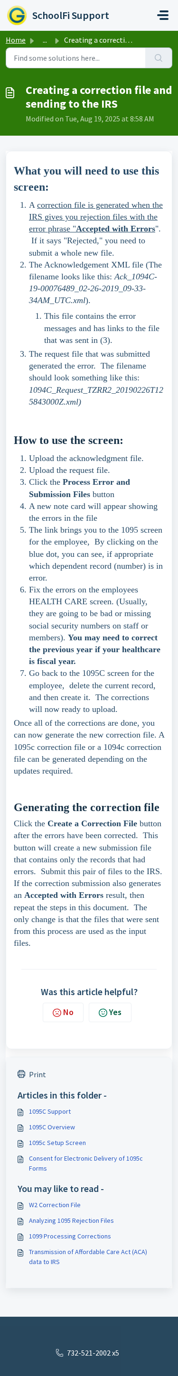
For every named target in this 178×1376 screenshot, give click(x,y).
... (45, 40)
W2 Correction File (55, 1205)
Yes (115, 1012)
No (68, 1012)
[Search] (158, 57)
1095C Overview (52, 1127)
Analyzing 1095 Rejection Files (71, 1220)
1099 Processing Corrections (70, 1236)
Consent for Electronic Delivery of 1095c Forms (86, 1163)
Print (37, 1074)
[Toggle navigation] (162, 15)
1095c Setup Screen (57, 1142)
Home (16, 40)
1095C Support (50, 1111)
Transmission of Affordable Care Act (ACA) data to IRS (88, 1256)
